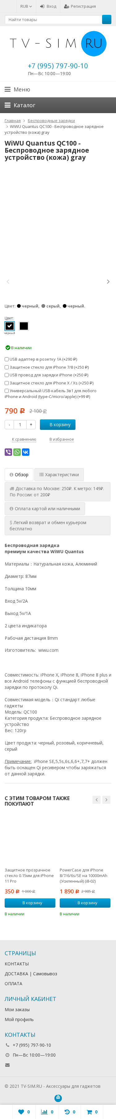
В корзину (60, 424)
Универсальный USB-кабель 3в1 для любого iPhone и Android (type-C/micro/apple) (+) (51, 393)
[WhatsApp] (17, 452)
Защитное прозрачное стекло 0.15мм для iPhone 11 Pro (29, 875)
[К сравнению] (42, 913)
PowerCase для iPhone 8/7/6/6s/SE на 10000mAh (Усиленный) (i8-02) (83, 875)
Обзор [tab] (21, 474)
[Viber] (8, 452)
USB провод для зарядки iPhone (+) (48, 375)
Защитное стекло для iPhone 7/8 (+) (49, 367)
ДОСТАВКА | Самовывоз (31, 974)
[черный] (10, 326)
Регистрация (83, 6)
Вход (51, 6)
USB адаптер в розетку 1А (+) (43, 359)
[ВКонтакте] (25, 452)
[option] (26, 281)
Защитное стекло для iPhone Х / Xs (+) (51, 383)
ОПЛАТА (13, 983)
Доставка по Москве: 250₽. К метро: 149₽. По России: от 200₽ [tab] (57, 491)
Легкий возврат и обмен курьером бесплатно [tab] (48, 525)
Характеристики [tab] (62, 474)
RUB (24, 6)
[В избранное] (51, 913)
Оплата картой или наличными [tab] (47, 508)
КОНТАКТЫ (17, 964)
